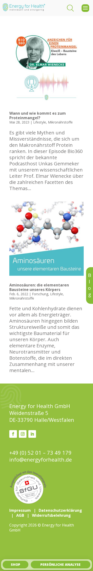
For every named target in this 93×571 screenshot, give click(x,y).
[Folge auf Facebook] (13, 434)
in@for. (40, 459)
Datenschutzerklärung (60, 510)
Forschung (40, 294)
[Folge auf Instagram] (22, 434)
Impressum (20, 510)
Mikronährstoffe (60, 122)
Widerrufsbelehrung (51, 515)
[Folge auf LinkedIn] (32, 434)
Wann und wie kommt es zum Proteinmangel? (37, 115)
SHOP (15, 564)
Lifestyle (39, 122)
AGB (20, 515)
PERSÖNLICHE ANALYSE (60, 564)
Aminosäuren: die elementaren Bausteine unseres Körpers (39, 287)
